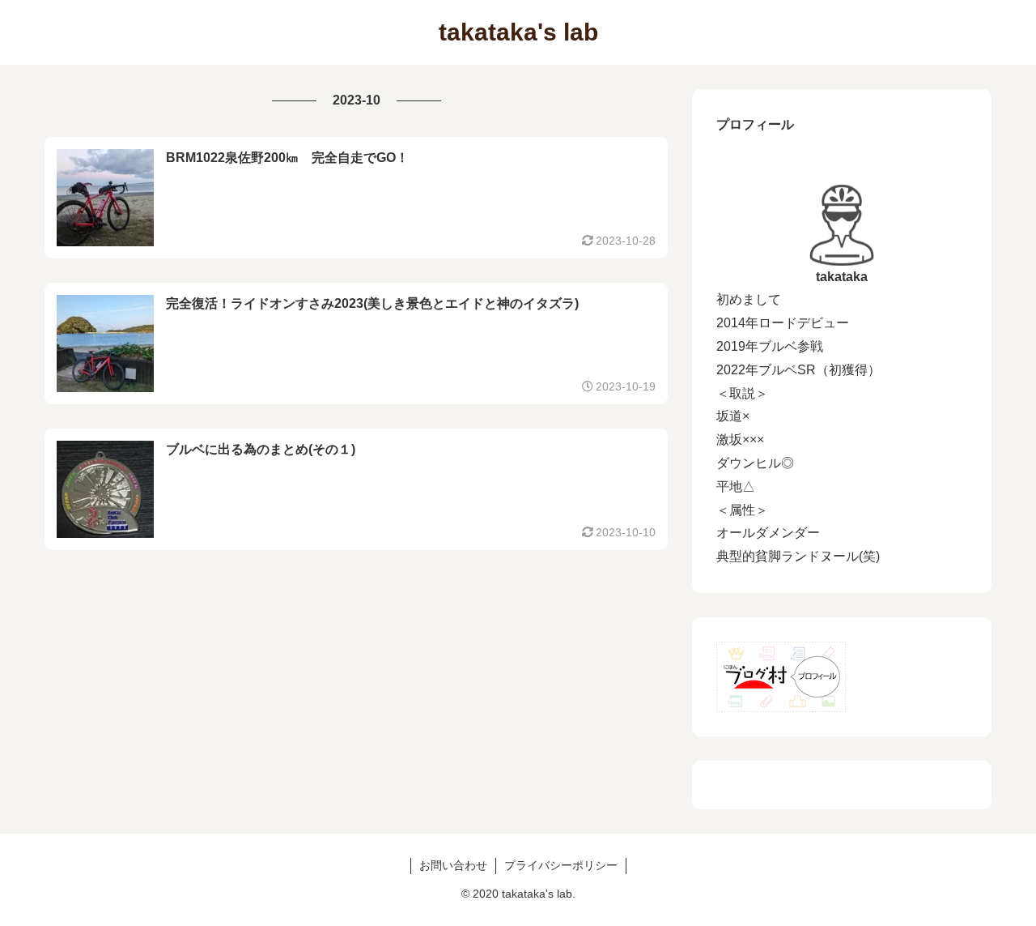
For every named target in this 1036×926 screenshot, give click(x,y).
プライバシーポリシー (561, 865)
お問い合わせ (453, 865)
